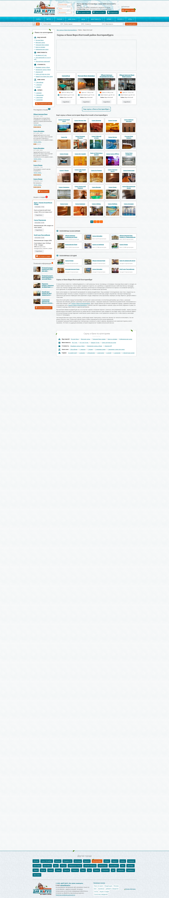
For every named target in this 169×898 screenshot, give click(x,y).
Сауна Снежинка (64, 187)
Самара (58, 870)
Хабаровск (121, 870)
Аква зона (71, 19)
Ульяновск (105, 870)
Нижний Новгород (89, 865)
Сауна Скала (64, 204)
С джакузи (39, 84)
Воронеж (87, 861)
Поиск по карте (100, 12)
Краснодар (37, 865)
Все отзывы (44, 191)
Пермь (36, 870)
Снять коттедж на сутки (43, 74)
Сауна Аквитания (128, 170)
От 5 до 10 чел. (84, 342)
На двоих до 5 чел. (41, 55)
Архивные (101, 889)
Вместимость (95, 19)
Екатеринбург (97, 861)
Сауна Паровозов (40, 220)
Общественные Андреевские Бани (106, 75)
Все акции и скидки (44, 256)
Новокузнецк (103, 865)
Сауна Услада (64, 154)
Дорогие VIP (39, 72)
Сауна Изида (37, 165)
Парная (58, 19)
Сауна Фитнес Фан (80, 120)
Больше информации (44, 308)
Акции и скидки (104, 891)
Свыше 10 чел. (95, 342)
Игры (129, 19)
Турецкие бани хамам (42, 45)
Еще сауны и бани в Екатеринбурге (96, 109)
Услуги (118, 19)
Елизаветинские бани (72, 269)
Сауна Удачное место (112, 170)
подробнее (66, 102)
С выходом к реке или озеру (116, 349)
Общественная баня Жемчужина (126, 75)
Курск (56, 865)
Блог (95, 889)
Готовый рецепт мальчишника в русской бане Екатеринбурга (47, 278)
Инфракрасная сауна (42, 49)
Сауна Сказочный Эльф (64, 120)
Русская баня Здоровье (86, 76)
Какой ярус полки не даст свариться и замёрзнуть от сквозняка (47, 295)
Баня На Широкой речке (127, 260)
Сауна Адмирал (80, 204)
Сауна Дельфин (38, 131)
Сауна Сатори (112, 120)
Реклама (116, 886)
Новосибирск (114, 865)
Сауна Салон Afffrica (112, 154)
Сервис (108, 19)
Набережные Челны (75, 865)
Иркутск (114, 861)
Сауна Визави (96, 187)
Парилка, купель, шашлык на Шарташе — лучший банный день (48, 287)
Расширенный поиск (44, 103)
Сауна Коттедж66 (80, 154)
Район (37, 19)
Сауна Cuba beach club (80, 170)
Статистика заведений (101, 894)
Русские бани (40, 40)
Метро (47, 19)
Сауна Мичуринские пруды (128, 187)
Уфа (113, 870)
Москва (36, 861)
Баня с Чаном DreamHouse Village (43, 203)
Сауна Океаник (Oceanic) (80, 137)
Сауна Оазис (113, 187)
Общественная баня (40, 114)
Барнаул (57, 861)
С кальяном (39, 100)
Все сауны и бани (84, 12)
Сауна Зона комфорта (128, 153)
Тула (89, 870)
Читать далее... (38, 125)
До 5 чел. (74, 342)
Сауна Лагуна (112, 137)
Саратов (66, 870)
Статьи (96, 891)
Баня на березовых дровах (96, 153)
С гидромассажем (100, 349)
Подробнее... (39, 215)
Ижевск (107, 861)
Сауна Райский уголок (96, 137)
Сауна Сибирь (96, 204)
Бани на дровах (40, 47)
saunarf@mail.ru (65, 885)
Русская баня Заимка (129, 137)
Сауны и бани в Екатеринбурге (80, 303)
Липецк (63, 865)
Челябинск (130, 870)
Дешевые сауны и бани (43, 67)
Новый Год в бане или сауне (44, 76)
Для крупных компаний (43, 61)
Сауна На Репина (96, 170)
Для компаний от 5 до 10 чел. (42, 58)
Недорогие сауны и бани (43, 69)
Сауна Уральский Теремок (80, 187)
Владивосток (67, 861)
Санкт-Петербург (47, 861)
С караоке (39, 93)
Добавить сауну (129, 10)
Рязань (50, 870)
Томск (83, 870)
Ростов (43, 870)
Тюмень (96, 870)
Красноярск (47, 865)
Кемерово (131, 861)
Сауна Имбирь (112, 204)
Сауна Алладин (129, 204)
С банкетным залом (128, 353)
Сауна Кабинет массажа (129, 120)
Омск (122, 865)
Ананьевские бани (71, 244)
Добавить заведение (112, 889)
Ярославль (37, 875)
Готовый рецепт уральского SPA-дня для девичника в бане (47, 271)
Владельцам (114, 12)
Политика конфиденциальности (65, 895)
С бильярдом (39, 95)
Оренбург (130, 865)
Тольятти (75, 870)
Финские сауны (40, 42)
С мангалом (39, 97)
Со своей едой (72, 353)
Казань (123, 861)
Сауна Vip (64, 137)
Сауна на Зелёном (98, 244)
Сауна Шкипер (96, 120)
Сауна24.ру (66, 76)
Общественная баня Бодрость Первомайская (127, 236)
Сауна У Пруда (64, 170)
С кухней (108, 353)
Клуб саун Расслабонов (42, 235)
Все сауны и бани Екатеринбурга (67, 30)
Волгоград (78, 861)
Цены (82, 19)
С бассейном (39, 82)
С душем (38, 87)
